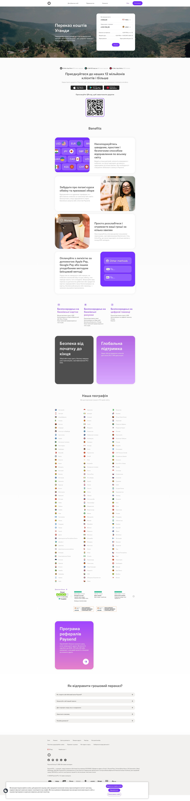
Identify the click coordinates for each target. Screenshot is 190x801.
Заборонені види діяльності (101, 744)
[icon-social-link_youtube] (57, 760)
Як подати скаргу (86, 744)
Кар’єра (86, 740)
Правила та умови (72, 744)
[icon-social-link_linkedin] (61, 760)
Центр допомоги (65, 740)
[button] (5, 790)
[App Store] (78, 88)
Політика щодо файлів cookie (56, 744)
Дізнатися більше (60, 589)
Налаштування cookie (114, 794)
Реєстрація (137, 3)
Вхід (128, 3)
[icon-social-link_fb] (49, 760)
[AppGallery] (111, 88)
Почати (116, 44)
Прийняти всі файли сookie (114, 786)
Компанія (105, 3)
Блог (49, 740)
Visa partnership (95, 740)
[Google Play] (95, 88)
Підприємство (90, 3)
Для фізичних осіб (73, 3)
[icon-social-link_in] (53, 760)
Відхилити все (114, 790)
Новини (55, 740)
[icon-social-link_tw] (65, 760)
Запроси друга (77, 740)
